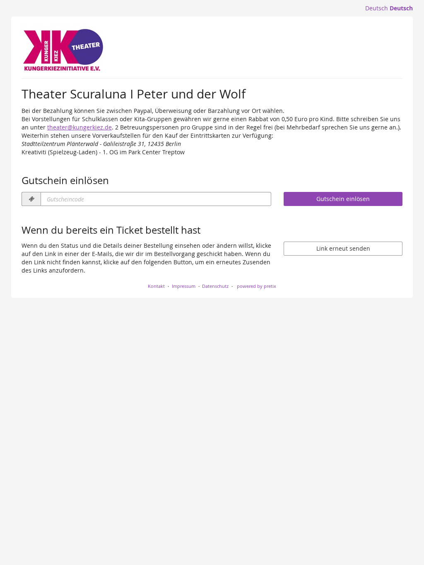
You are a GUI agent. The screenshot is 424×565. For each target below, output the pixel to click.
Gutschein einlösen (343, 199)
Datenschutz (215, 286)
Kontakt (156, 286)
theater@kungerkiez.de (79, 127)
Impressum (183, 286)
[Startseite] (63, 49)
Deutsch (376, 8)
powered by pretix (256, 286)
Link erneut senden (343, 248)
